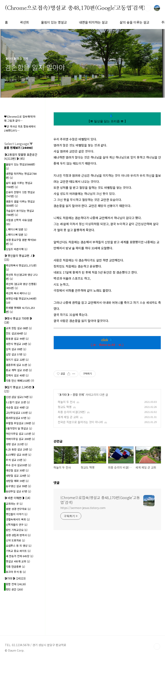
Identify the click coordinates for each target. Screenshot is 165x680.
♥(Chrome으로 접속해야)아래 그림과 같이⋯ (19, 118)
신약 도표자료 (15, 540)
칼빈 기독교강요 (16, 530)
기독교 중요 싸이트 (18, 551)
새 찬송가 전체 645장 (19, 556)
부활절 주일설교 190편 (20, 423)
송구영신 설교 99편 (18, 486)
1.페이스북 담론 (16, 229)
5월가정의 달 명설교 (19, 428)
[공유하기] (68, 374)
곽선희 (24, 22)
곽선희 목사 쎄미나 (18, 293)
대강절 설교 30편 (17, 470)
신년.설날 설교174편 (19, 397)
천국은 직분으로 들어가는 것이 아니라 (80, 422)
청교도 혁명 (65, 407)
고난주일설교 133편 (19, 413)
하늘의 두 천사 (66, 402)
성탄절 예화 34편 (17, 481)
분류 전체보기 (18, 148)
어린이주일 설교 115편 (20, 434)
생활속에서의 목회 (18, 519)
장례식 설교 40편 (17, 375)
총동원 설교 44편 (17, 339)
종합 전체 (78, 395)
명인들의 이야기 (16, 514)
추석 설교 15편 (16, 460)
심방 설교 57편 (16, 354)
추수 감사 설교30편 (18, 465)
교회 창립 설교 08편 (19, 328)
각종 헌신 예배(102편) (20, 380)
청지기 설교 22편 (17, 359)
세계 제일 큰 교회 (68, 417)
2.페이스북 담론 (16, 234)
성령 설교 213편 (17, 444)
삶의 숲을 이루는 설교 (134, 22)
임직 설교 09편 (16, 349)
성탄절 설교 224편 (18, 475)
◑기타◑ (64, 395)
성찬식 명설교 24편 (18, 344)
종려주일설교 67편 (18, 418)
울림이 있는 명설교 (54, 22)
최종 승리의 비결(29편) (72, 412)
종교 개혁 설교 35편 (19, 370)
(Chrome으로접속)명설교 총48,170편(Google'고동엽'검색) (75, 8)
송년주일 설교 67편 (18, 491)
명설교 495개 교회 (18, 561)
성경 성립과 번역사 (18, 535)
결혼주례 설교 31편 (18, 365)
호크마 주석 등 (16, 572)
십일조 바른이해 (16, 249)
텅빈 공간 (14, 589)
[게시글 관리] (73, 374)
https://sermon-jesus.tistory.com (83, 508)
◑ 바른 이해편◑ (17, 498)
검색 (148, 8)
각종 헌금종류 (15, 566)
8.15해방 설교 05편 (18, 454)
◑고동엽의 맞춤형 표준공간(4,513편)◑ (20, 157)
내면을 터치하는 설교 (93, 22)
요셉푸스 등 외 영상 (18, 545)
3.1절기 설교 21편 (18, 402)
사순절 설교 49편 (17, 407)
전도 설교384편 (16, 333)
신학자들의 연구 (16, 524)
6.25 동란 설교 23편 (19, 449)
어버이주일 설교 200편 (20, 439)
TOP (157, 646)
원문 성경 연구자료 (18, 509)
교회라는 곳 (14, 504)
